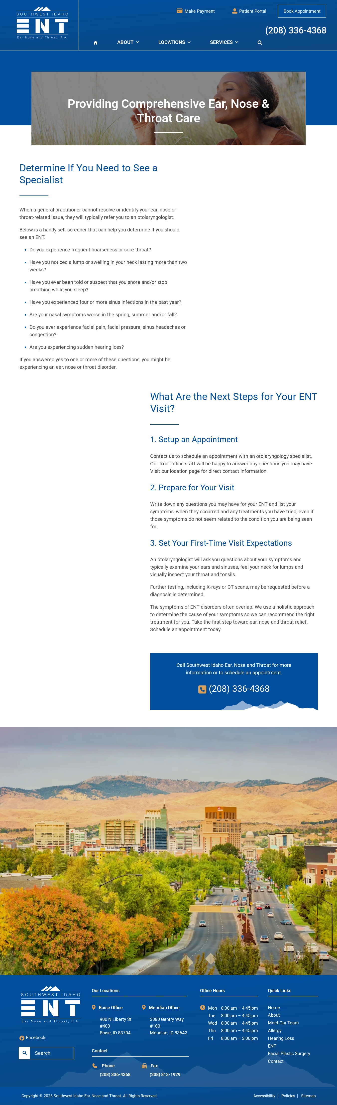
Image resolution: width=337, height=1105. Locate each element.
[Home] (95, 42)
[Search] (260, 42)
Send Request (173, 948)
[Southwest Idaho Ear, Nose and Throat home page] (44, 22)
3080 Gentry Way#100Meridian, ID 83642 (168, 1026)
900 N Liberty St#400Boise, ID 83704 (115, 1026)
